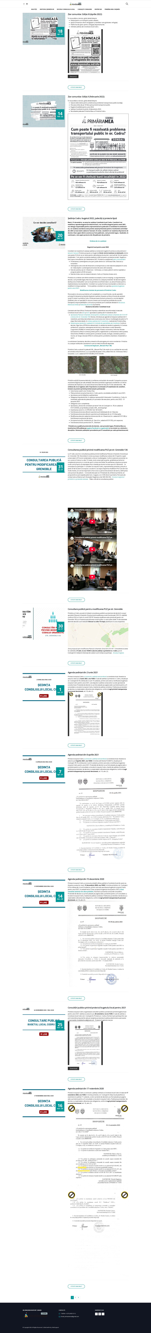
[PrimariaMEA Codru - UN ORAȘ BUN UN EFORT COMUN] (75, 3)
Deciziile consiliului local (66, 9)
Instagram (103, 1314)
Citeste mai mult (76, 87)
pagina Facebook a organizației (98, 428)
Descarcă (73, 76)
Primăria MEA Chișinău (112, 9)
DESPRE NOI (98, 9)
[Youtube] (27, 4)
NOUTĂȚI (34, 9)
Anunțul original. (118, 653)
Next (78, 1297)
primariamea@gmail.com (72, 1316)
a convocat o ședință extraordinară (95, 677)
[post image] (44, 29)
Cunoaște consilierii (85, 9)
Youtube (99, 1314)
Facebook (96, 1314)
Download (73, 1068)
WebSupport (55, 1327)
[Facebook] (24, 4)
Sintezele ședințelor (47, 9)
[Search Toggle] (127, 4)
